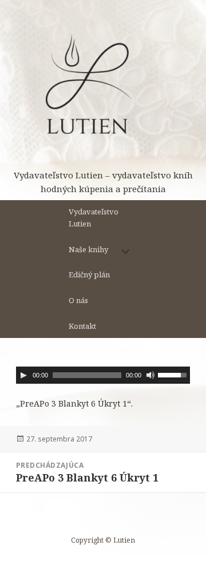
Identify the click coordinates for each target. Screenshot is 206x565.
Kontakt (82, 326)
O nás (78, 300)
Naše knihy (88, 249)
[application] (103, 375)
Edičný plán (89, 274)
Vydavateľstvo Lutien (93, 217)
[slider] (174, 374)
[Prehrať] (23, 375)
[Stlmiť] (150, 375)
